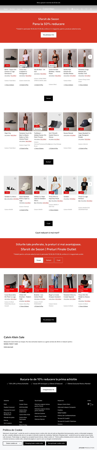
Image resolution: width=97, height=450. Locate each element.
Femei (6, 9)
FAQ (5, 404)
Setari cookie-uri (11, 443)
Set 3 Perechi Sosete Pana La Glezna (54, 135)
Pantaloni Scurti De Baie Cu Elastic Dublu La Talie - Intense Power (25, 136)
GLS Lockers (8, 423)
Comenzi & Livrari (9, 410)
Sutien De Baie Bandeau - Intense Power (54, 71)
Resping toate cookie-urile (34, 443)
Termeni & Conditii (64, 418)
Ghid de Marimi (40, 419)
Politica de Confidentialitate (67, 415)
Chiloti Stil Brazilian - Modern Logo (25, 297)
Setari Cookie (62, 413)
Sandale (66, 196)
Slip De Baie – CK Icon (39, 70)
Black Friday (23, 425)
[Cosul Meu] (91, 9)
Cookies (60, 410)
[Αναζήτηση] (68, 9)
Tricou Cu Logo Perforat (83, 197)
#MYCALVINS (23, 407)
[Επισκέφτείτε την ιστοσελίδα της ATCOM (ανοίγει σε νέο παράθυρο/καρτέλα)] (86, 448)
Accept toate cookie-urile (56, 443)
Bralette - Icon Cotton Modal (38, 296)
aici (88, 437)
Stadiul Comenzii (9, 407)
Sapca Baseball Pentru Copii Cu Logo (24, 198)
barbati (6, 344)
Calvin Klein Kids (24, 414)
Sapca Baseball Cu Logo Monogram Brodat (84, 135)
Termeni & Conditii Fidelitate (67, 421)
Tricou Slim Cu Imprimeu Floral (54, 197)
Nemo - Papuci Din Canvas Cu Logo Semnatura (10, 71)
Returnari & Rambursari (7, 413)
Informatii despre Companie (67, 407)
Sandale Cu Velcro (10, 196)
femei (11, 344)
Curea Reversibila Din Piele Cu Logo (10, 296)
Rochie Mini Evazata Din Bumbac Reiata (68, 71)
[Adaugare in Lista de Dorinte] (15, 51)
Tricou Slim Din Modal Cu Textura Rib (84, 297)
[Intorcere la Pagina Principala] (48, 9)
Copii (18, 9)
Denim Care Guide (40, 416)
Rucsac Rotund (68, 133)
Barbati (12, 9)
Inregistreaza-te (48, 389)
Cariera (60, 424)
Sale (20, 422)
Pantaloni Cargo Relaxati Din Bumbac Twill (83, 71)
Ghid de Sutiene (40, 413)
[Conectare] (82, 9)
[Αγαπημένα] (86, 9)
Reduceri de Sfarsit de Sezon (32, 9)
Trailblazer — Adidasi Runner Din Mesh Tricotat (40, 135)
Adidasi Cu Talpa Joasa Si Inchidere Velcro (40, 198)
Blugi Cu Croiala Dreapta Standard (54, 296)
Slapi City (8, 133)
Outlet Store (23, 404)
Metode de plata (9, 417)
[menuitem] (6, 9)
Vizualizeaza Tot (48, 35)
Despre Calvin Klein (64, 404)
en (77, 9)
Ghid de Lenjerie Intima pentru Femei (42, 405)
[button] (90, 57)
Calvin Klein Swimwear (23, 418)
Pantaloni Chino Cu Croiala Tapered (70, 296)
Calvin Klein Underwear (23, 411)
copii (16, 344)
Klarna (6, 420)
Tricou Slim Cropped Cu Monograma (23, 71)
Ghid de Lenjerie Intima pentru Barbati (42, 409)
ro (75, 9)
